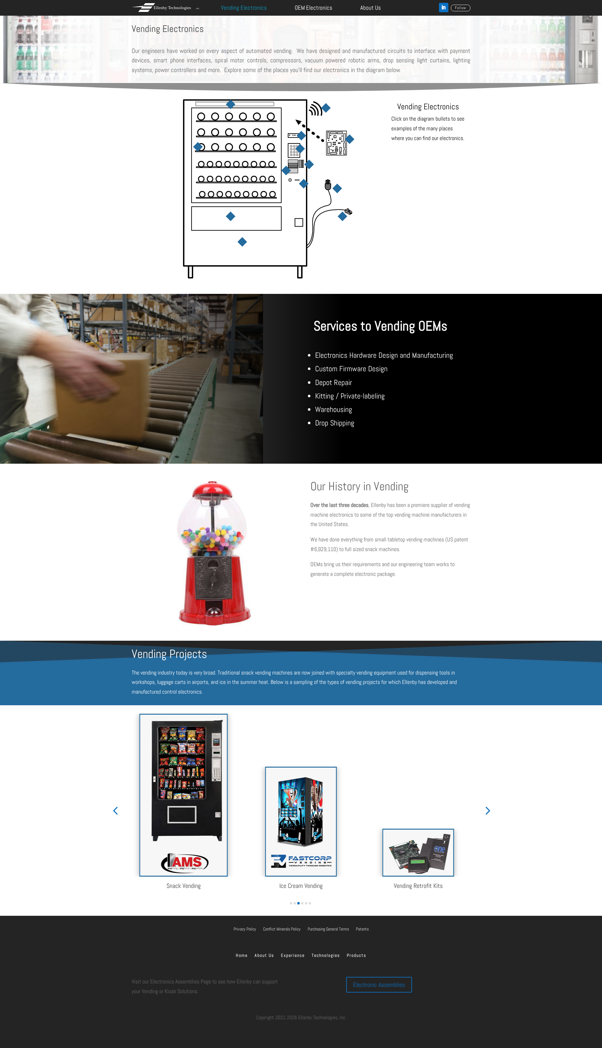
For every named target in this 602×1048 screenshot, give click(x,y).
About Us (370, 8)
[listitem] (230, 104)
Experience (293, 955)
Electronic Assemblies (379, 985)
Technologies (326, 955)
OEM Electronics (313, 8)
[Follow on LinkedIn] (443, 7)
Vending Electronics (244, 8)
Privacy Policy (245, 929)
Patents (362, 929)
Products (356, 955)
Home (242, 955)
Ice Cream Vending (301, 886)
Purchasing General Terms (328, 929)
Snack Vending (183, 886)
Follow (460, 7)
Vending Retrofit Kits (418, 886)
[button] (115, 810)
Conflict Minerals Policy (282, 929)
